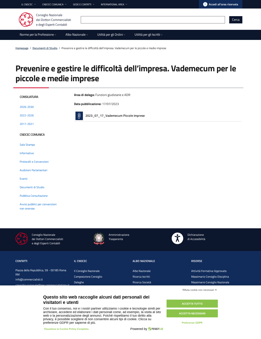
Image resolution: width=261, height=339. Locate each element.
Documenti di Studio (44, 48)
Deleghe (79, 282)
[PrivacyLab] (155, 329)
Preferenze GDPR (192, 322)
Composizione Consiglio (88, 276)
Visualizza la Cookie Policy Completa (66, 328)
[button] (29, 4)
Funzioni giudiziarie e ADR (112, 94)
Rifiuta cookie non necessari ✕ (200, 289)
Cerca (236, 19)
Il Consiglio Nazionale (87, 271)
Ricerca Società (142, 282)
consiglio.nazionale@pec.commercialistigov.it (42, 285)
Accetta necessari (192, 313)
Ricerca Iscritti (141, 276)
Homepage (21, 48)
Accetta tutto (192, 303)
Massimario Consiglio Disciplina (210, 276)
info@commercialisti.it (29, 279)
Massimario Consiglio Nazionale (210, 282)
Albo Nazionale (142, 271)
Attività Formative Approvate (209, 271)
